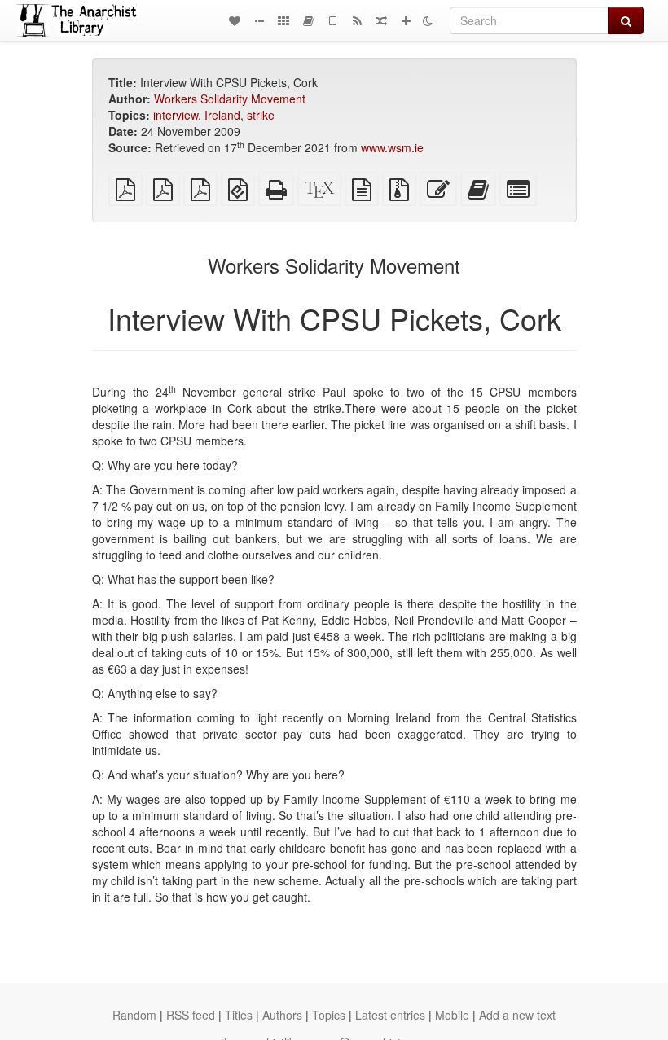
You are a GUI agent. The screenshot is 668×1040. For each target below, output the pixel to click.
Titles (239, 1015)
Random (134, 1015)
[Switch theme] (427, 20)
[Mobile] (332, 20)
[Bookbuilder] (308, 20)
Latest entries (390, 1015)
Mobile (452, 1015)
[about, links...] (259, 20)
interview (175, 115)
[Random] (381, 20)
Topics (328, 1015)
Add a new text (517, 1015)
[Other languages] (283, 20)
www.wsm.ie (392, 147)
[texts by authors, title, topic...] (234, 20)
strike (261, 115)
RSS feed (190, 1015)
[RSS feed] (357, 20)
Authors (282, 1015)
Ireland (222, 115)
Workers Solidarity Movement (229, 98)
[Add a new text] (405, 20)
